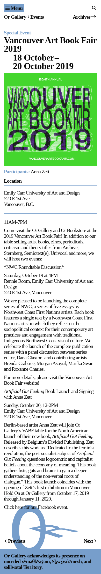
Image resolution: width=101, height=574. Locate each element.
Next (88, 541)
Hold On (12, 493)
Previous (16, 541)
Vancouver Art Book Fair (37, 236)
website (31, 383)
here (19, 507)
